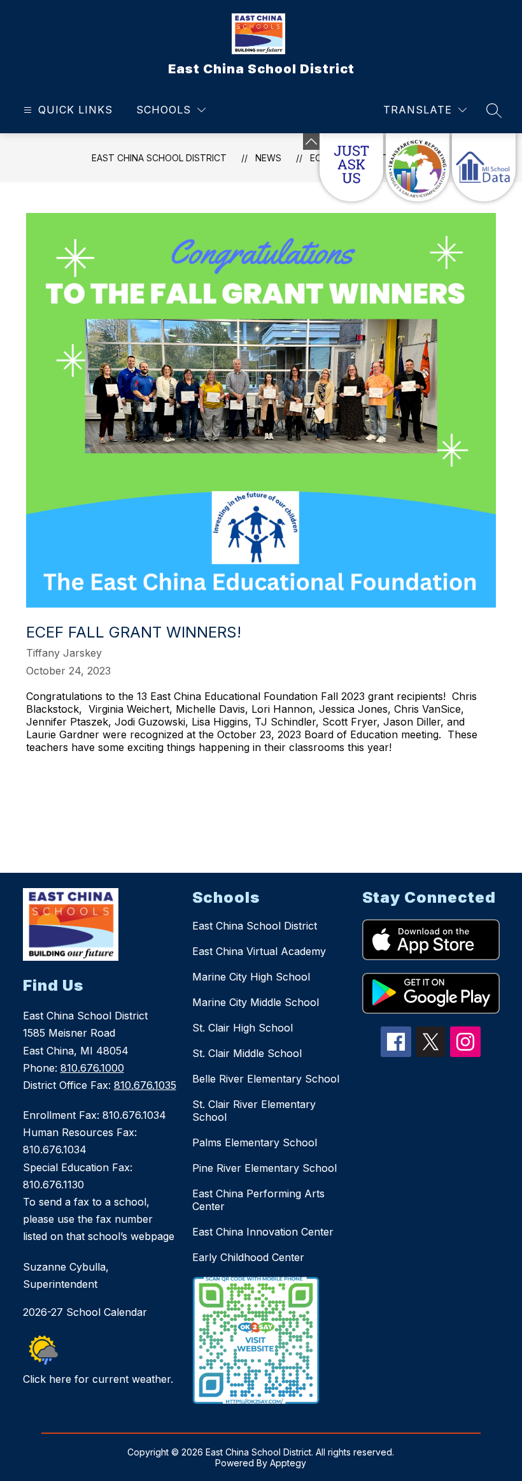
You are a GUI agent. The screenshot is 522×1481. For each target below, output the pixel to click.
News (268, 157)
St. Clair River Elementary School (254, 1110)
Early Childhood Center (248, 1257)
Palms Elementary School (254, 1142)
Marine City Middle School (255, 1002)
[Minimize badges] (311, 141)
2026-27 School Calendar (85, 1312)
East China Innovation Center (263, 1231)
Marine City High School (251, 976)
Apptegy (288, 1462)
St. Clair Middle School (247, 1053)
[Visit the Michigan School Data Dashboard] (484, 167)
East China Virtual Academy (259, 951)
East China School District (159, 157)
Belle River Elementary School (265, 1078)
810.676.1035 (145, 1085)
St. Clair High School (242, 1027)
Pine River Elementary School (264, 1168)
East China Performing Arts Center (258, 1200)
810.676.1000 (92, 1068)
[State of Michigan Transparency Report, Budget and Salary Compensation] (417, 167)
